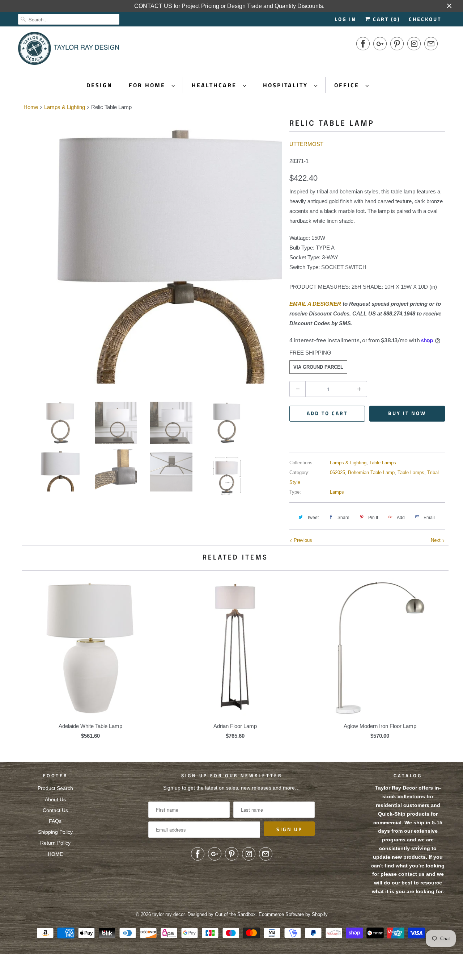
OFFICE (348, 85)
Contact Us (55, 810)
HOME (55, 854)
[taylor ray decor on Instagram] (414, 43)
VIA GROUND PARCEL (318, 367)
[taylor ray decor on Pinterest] (397, 43)
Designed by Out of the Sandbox (221, 914)
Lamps (337, 492)
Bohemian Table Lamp (371, 472)
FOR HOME (148, 85)
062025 (337, 472)
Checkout (425, 19)
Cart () (385, 19)
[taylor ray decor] (68, 51)
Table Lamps (382, 462)
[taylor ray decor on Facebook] (363, 43)
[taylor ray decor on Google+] (380, 43)
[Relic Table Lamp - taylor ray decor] (150, 251)
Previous (302, 540)
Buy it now (407, 413)
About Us (55, 799)
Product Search (55, 788)
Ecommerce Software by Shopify (293, 914)
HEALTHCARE (215, 85)
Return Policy (55, 843)
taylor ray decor (168, 914)
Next (436, 540)
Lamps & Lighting (348, 462)
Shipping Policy (55, 832)
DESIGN (99, 85)
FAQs (55, 821)
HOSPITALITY (286, 85)
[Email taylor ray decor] (431, 43)
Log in (345, 19)
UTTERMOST (306, 144)
